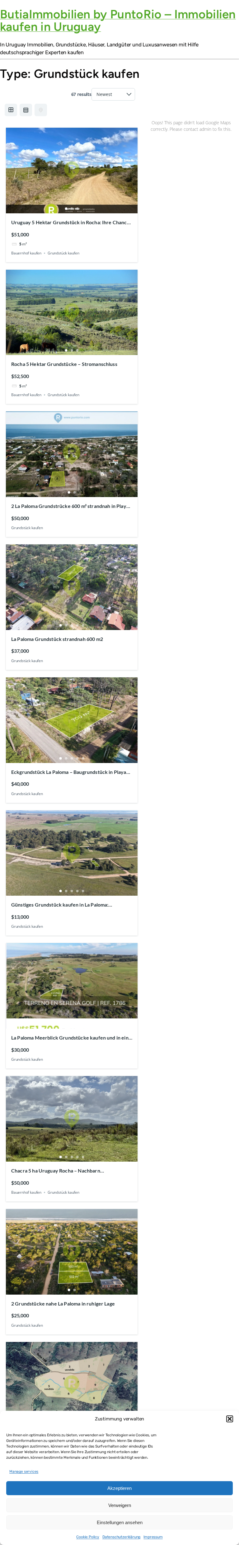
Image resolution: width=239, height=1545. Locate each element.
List (26, 110)
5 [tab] (83, 625)
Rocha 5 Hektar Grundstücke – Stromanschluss (64, 364)
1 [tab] (66, 208)
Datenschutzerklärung (121, 1537)
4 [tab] (77, 625)
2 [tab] (71, 208)
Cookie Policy (87, 1537)
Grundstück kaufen (63, 253)
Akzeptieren (119, 1488)
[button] (230, 1419)
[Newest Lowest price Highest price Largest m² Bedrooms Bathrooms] (113, 94)
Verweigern (119, 1505)
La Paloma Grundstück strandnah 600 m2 (57, 639)
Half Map (41, 110)
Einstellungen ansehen (120, 1522)
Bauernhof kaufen (26, 253)
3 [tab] (77, 208)
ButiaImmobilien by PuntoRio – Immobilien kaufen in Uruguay (118, 20)
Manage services (23, 1471)
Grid (11, 110)
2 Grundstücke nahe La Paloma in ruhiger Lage (63, 1303)
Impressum (152, 1537)
